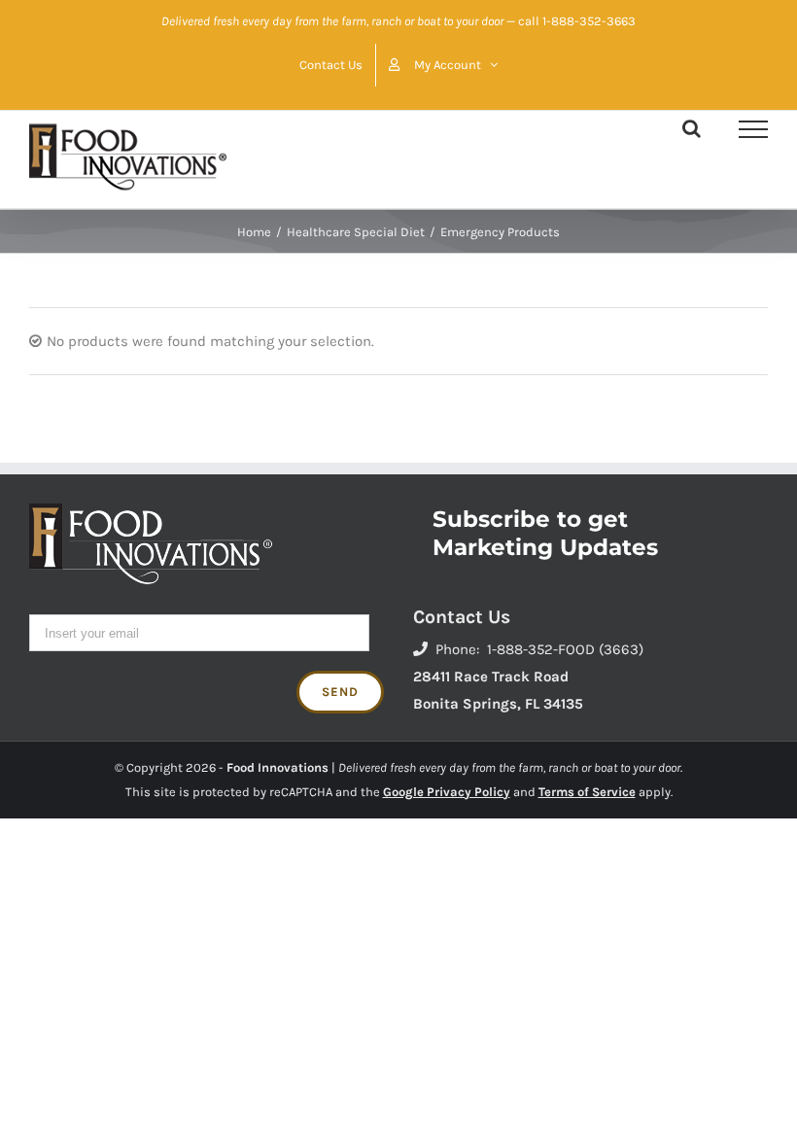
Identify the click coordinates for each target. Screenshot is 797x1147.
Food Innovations (277, 767)
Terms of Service (587, 791)
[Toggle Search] (691, 128)
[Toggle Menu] (753, 129)
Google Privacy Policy (446, 791)
